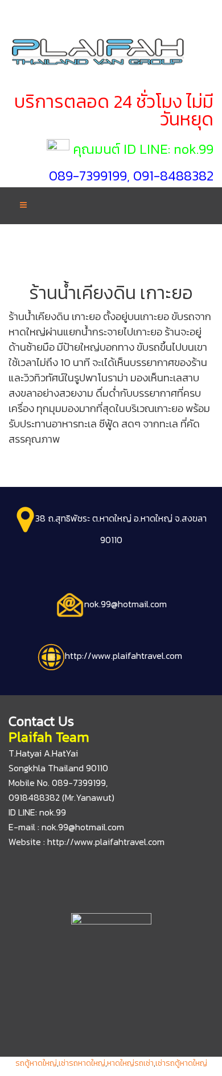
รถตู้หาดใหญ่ (36, 1063)
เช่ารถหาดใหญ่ (82, 1063)
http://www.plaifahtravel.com (106, 841)
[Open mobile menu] (23, 205)
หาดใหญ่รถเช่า (130, 1063)
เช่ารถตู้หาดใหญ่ (181, 1063)
